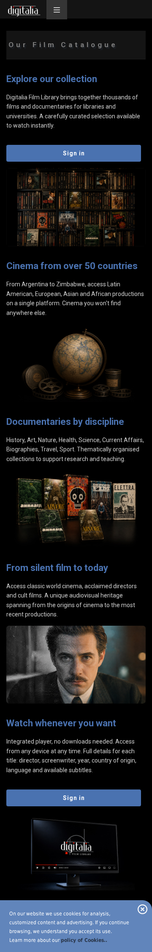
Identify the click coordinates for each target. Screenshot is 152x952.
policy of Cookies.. (84, 940)
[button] (56, 9)
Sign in (74, 153)
